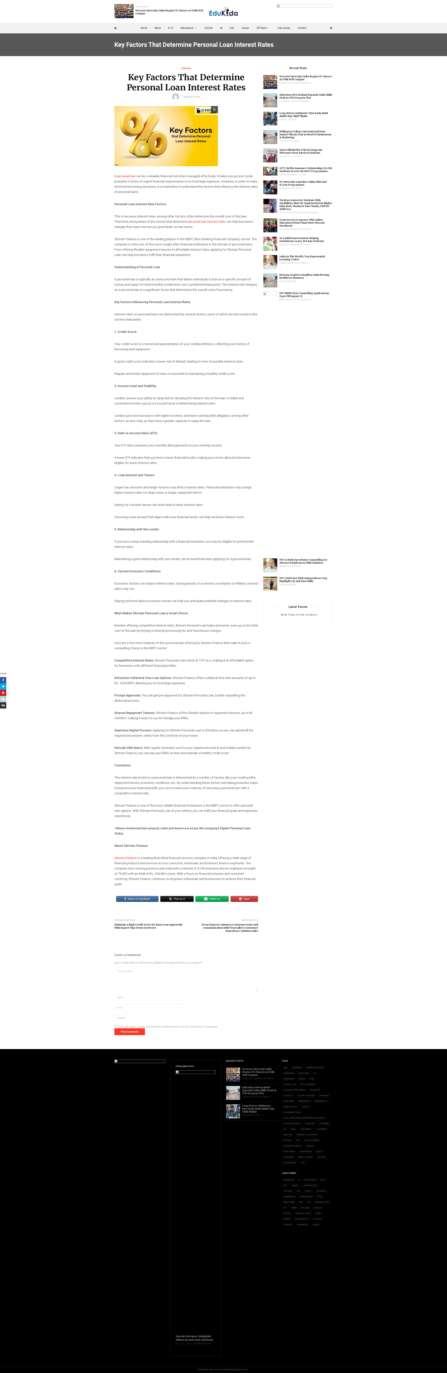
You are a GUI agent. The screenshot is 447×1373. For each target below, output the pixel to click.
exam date (324, 1096)
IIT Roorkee (324, 1124)
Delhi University (308, 1084)
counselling (289, 1084)
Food (319, 1197)
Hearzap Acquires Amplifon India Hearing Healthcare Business (304, 276)
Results (319, 1152)
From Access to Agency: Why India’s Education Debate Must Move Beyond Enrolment (301, 222)
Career (245, 28)
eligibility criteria (306, 1096)
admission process (315, 1068)
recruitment (289, 1152)
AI (221, 28)
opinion (283, 120)
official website (312, 1140)
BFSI (285, 1185)
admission (297, 1068)
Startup (287, 1219)
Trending (186, 68)
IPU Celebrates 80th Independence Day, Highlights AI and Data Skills (303, 580)
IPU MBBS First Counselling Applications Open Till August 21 (304, 295)
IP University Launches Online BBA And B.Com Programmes (303, 183)
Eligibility (288, 1096)
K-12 (170, 28)
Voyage (315, 1225)
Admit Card (303, 1073)
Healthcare (285, 281)
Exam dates (288, 1101)
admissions (288, 1073)
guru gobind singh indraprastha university (304, 1118)
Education (284, 101)
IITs (284, 1129)
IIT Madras (309, 1124)
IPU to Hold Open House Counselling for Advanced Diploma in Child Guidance (303, 561)
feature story (296, 213)
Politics (287, 1213)
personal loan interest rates (207, 221)
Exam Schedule (290, 1107)
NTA (297, 1140)
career (302, 1079)
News (158, 28)
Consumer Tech (310, 1185)
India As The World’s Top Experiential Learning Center (302, 258)
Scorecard (288, 1157)
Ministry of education (307, 1135)
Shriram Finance (125, 858)
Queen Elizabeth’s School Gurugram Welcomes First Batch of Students (300, 151)
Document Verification (294, 1090)
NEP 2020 (287, 1140)
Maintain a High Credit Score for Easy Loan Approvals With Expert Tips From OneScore (148, 926)
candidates (288, 1079)
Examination (304, 1101)
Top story (295, 83)
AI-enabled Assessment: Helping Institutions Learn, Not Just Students (301, 240)
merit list (287, 1135)
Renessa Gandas (184, 1343)
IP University (321, 1129)
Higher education (292, 1124)
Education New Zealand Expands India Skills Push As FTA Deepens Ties (305, 96)
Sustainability (301, 1219)
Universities (305, 83)
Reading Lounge (303, 1213)
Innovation (305, 1129)
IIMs (301, 1202)
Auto (322, 1180)
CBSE (312, 1079)
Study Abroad (289, 1163)
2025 (285, 1068)
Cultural (287, 1191)
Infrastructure (322, 1202)
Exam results (321, 1101)
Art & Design (310, 1180)
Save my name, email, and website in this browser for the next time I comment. (168, 1026)
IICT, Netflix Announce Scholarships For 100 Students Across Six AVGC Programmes (305, 170)
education (315, 1090)
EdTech (209, 28)
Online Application (292, 1146)
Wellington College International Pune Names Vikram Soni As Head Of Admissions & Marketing (305, 134)
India (293, 1129)
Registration (306, 1152)
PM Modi (310, 1146)
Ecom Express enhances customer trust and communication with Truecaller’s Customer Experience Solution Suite (230, 927)
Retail (318, 1213)
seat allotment (305, 1157)
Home (144, 28)
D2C (232, 28)
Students (321, 1157)
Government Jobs (292, 1112)
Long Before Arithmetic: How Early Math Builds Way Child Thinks (303, 115)
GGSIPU (305, 1107)
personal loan (126, 176)
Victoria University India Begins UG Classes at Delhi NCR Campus (169, 12)
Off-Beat (261, 28)
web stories (284, 28)
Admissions (187, 28)
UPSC (303, 1163)
